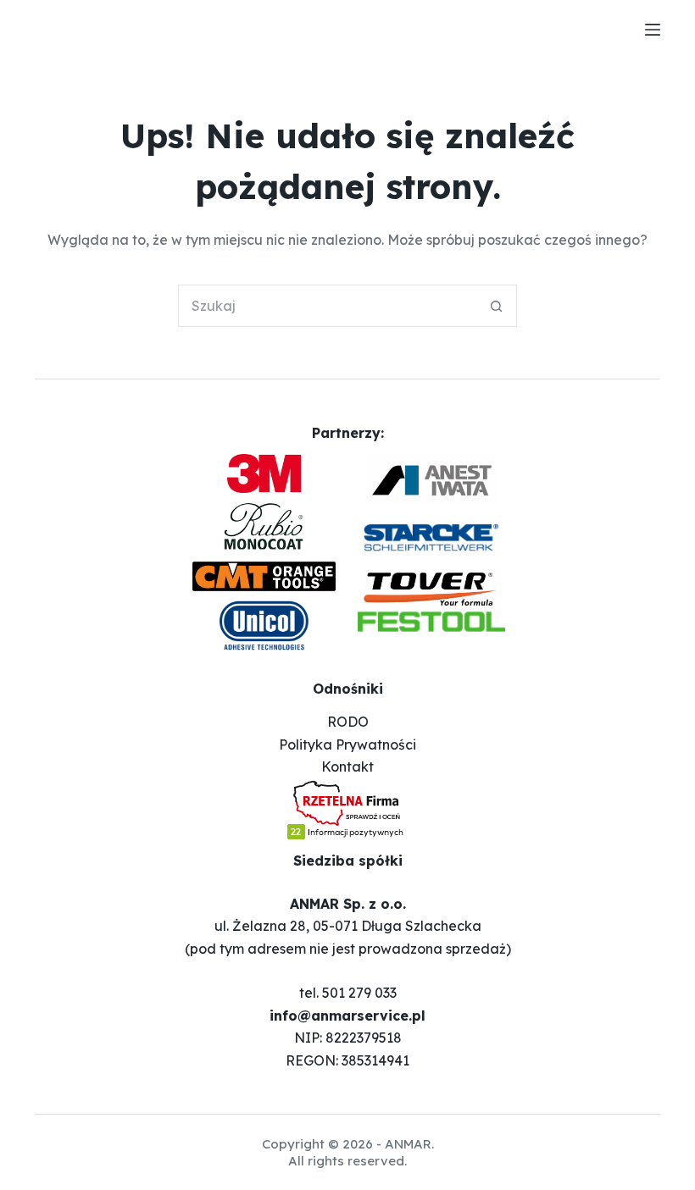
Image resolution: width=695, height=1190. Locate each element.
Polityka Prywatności (347, 744)
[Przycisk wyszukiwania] (495, 305)
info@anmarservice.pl (347, 1015)
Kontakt (347, 766)
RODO (348, 721)
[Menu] (652, 29)
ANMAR (408, 1144)
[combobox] (327, 306)
